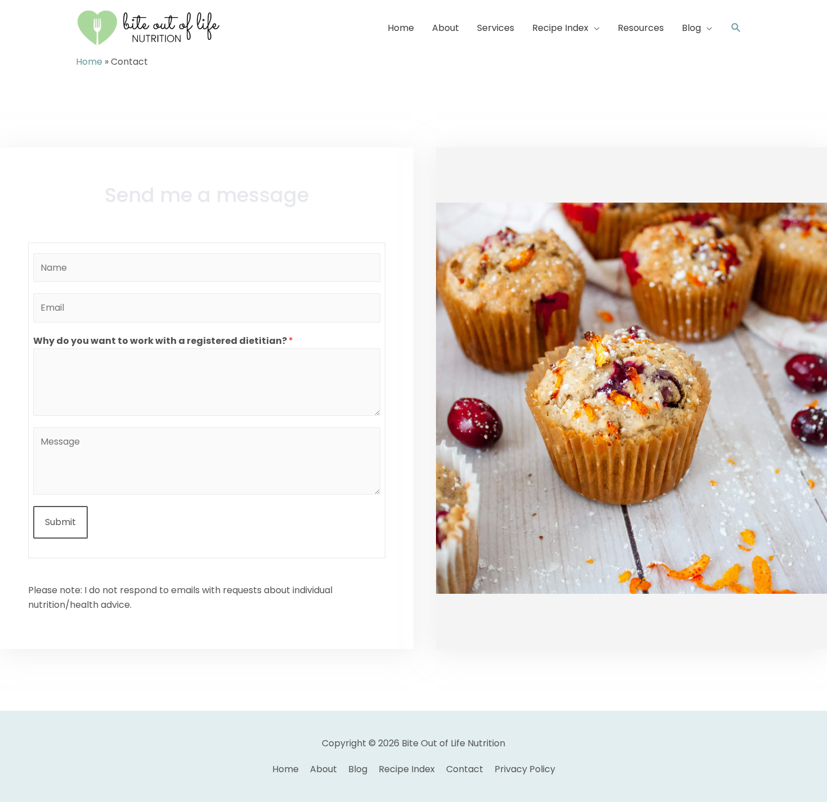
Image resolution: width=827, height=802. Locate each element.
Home (89, 61)
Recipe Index (407, 769)
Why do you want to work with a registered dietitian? (163, 340)
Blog (357, 769)
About (323, 769)
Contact (464, 769)
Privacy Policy (525, 769)
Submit (60, 522)
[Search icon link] (736, 28)
